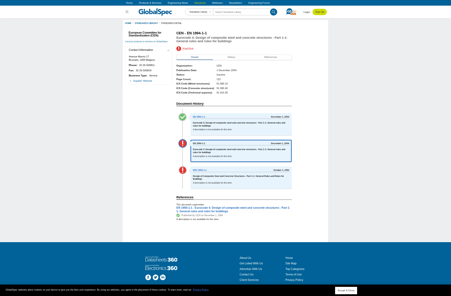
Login (307, 12)
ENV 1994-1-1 (200, 170)
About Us (245, 257)
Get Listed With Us (251, 263)
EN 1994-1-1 (199, 117)
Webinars (217, 2)
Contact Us (247, 274)
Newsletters (235, 2)
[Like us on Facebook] (148, 278)
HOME (128, 23)
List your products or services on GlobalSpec (146, 41)
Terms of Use (293, 274)
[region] (225, 290)
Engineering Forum (259, 2)
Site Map (290, 263)
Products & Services (150, 2)
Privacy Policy (294, 279)
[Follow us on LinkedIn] (163, 278)
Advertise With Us (251, 268)
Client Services (249, 279)
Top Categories (294, 268)
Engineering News (178, 2)
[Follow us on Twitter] (155, 278)
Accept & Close (346, 290)
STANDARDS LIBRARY (146, 23)
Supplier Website (142, 80)
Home (129, 2)
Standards (200, 2)
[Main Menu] (127, 12)
